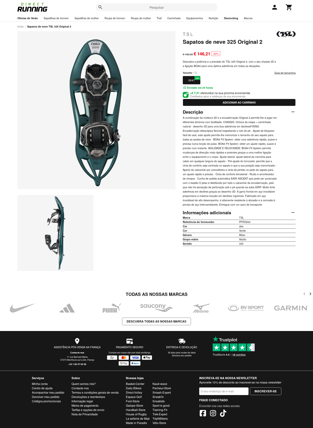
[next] (310, 294)
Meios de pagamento (85, 405)
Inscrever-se (265, 391)
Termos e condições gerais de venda (95, 392)
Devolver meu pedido (45, 397)
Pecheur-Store (162, 388)
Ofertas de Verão (27, 18)
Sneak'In (158, 397)
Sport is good (161, 405)
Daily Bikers (133, 388)
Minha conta (40, 384)
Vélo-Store (159, 423)
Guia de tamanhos (285, 73)
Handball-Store (135, 410)
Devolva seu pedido (182, 355)
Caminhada (174, 18)
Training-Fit (160, 410)
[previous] (304, 294)
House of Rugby (136, 414)
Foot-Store (132, 401)
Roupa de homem (115, 18)
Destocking (231, 18)
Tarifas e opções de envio (88, 410)
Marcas (248, 18)
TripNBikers (160, 418)
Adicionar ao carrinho (239, 102)
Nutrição (213, 18)
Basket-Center (135, 384)
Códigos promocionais (46, 401)
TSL (188, 34)
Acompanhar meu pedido (48, 392)
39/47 (193, 79)
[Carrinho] (289, 7)
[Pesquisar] (100, 7)
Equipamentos (194, 18)
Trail (159, 18)
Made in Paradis (136, 423)
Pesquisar (156, 7)
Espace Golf (134, 397)
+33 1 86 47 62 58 (77, 364)
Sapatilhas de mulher (86, 18)
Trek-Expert (160, 414)
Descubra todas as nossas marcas (156, 321)
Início (20, 26)
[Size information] (196, 72)
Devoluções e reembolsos (88, 397)
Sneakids (159, 401)
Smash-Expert (162, 392)
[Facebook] (202, 414)
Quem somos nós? (84, 384)
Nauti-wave (160, 384)
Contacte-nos (77, 352)
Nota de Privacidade (85, 414)
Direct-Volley (134, 392)
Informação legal (82, 401)
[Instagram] (213, 414)
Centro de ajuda (42, 388)
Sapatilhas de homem (56, 18)
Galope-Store (134, 405)
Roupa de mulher (141, 18)
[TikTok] (223, 414)
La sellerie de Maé (138, 418)
